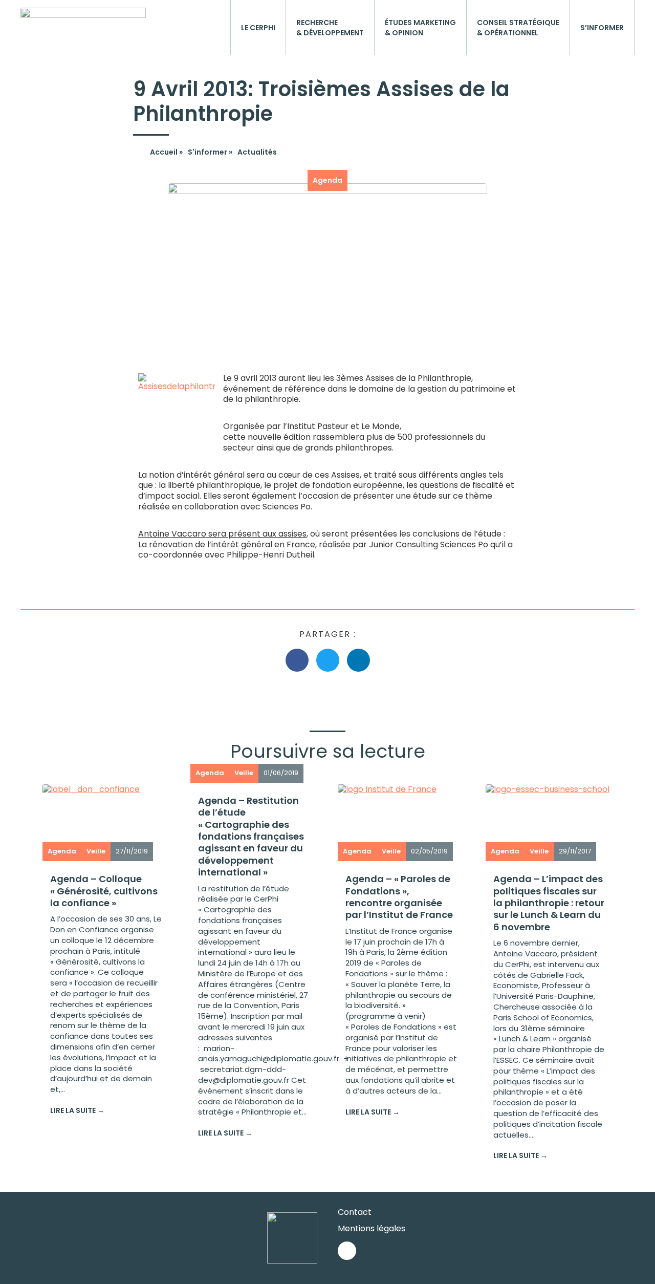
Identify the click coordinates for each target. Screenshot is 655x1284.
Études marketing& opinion (420, 27)
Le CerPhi (258, 28)
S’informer (602, 28)
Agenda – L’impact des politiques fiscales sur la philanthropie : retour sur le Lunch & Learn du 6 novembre (548, 902)
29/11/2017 (575, 851)
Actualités (257, 152)
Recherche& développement (330, 27)
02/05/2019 (429, 851)
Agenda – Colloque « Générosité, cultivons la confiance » (104, 890)
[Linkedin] (347, 1251)
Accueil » (166, 152)
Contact (355, 1212)
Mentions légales (371, 1228)
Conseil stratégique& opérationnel (518, 27)
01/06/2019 (281, 773)
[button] (297, 660)
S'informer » (210, 152)
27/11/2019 (132, 851)
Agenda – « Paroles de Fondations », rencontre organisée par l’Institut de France (399, 896)
